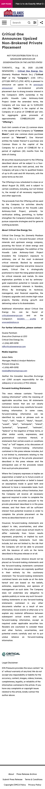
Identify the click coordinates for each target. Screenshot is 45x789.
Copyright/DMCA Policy (15, 785)
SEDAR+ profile (26, 319)
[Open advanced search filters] (35, 22)
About (11, 774)
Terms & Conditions (33, 779)
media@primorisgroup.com (14, 371)
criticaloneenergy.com (12, 315)
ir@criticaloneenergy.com (14, 346)
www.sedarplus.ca (10, 322)
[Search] (29, 22)
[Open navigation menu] (4, 22)
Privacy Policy (34, 785)
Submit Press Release (12, 779)
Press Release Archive (26, 774)
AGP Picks (6, 4)
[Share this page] (41, 22)
